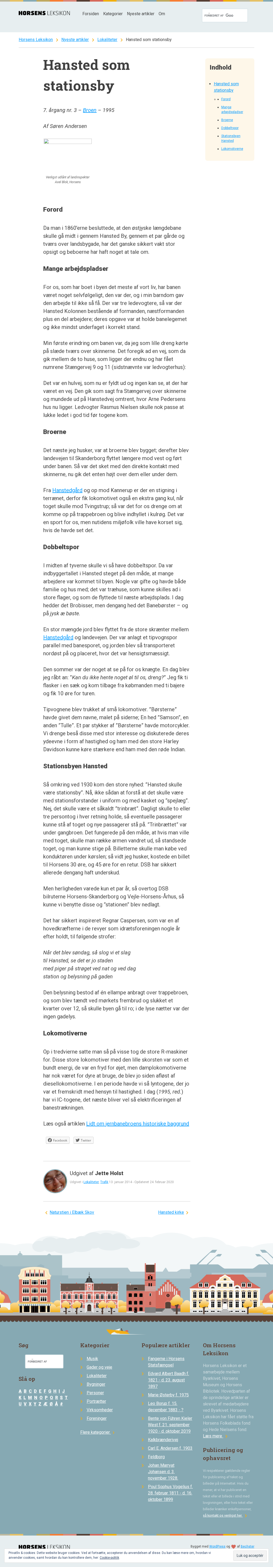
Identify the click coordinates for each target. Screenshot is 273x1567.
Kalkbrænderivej (163, 1439)
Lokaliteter (107, 39)
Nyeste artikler (140, 13)
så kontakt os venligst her (226, 1515)
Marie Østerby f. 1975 (168, 1394)
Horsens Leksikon (36, 39)
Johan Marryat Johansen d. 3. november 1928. (163, 1472)
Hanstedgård (67, 490)
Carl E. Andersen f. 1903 (170, 1448)
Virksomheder (100, 1409)
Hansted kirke (171, 1212)
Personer (95, 1392)
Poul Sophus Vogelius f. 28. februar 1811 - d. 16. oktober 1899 (170, 1493)
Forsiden (90, 13)
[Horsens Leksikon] (44, 13)
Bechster (247, 1546)
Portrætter (96, 1401)
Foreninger (97, 1418)
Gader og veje (99, 1367)
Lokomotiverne (232, 149)
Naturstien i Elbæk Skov (72, 1212)
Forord (226, 99)
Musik (92, 1358)
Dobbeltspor (230, 128)
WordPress (217, 1546)
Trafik (104, 1182)
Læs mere (216, 1436)
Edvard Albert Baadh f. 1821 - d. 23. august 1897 (168, 1380)
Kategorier (113, 13)
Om (162, 13)
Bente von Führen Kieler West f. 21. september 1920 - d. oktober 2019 (170, 1425)
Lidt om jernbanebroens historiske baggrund (137, 1123)
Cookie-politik (109, 1558)
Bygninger (96, 1384)
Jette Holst (109, 1173)
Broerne (227, 120)
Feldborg (156, 1456)
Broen (90, 110)
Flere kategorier (98, 1432)
